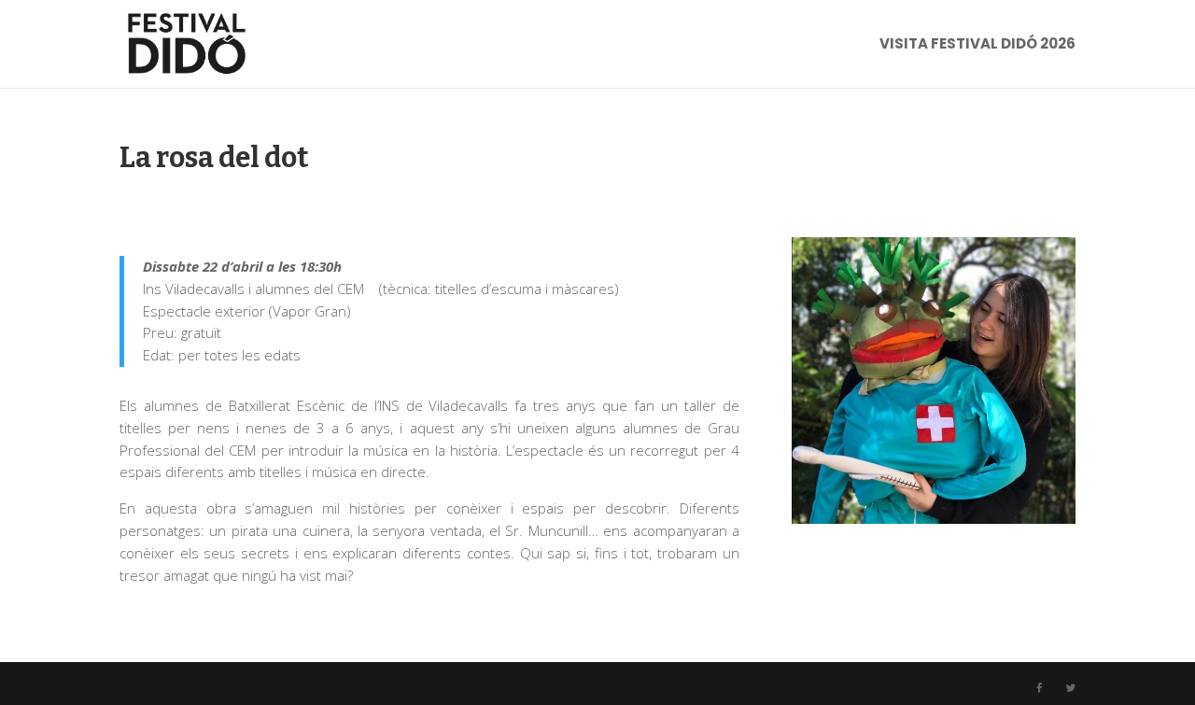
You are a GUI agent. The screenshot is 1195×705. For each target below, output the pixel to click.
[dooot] (934, 523)
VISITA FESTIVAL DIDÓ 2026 (977, 45)
